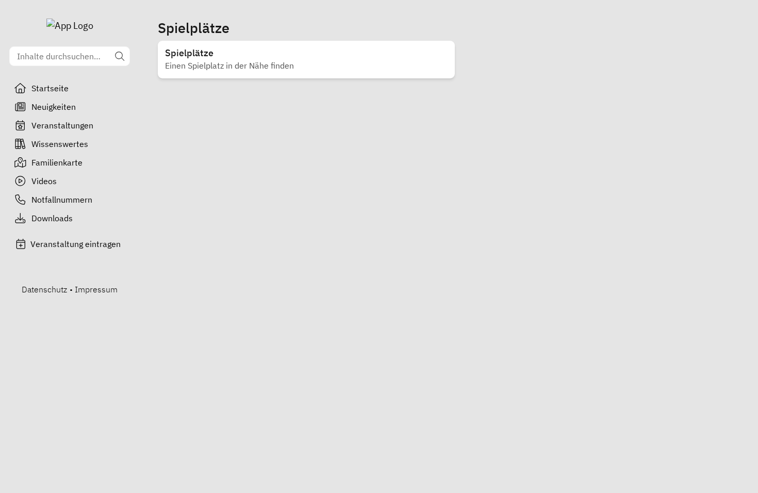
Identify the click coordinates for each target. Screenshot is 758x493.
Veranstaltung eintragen (75, 244)
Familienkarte (57, 162)
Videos (44, 181)
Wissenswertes (59, 144)
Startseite (50, 88)
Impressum (96, 289)
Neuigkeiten (53, 107)
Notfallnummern (61, 199)
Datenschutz (44, 289)
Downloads (52, 218)
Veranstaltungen (62, 125)
